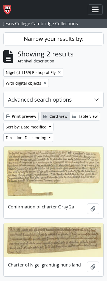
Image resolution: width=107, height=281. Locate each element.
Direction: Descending (26, 137)
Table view (87, 116)
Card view (57, 116)
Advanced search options (40, 99)
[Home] (9, 10)
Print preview (23, 116)
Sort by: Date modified (27, 127)
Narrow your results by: (53, 38)
